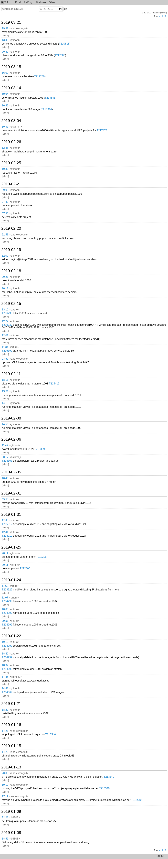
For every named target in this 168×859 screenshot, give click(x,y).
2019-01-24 (11, 580)
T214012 (7, 535)
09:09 (5, 190)
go (65, 9)
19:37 (5, 126)
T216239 (7, 313)
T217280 (39, 76)
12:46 (5, 147)
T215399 (39, 449)
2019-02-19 (11, 249)
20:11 (5, 553)
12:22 (5, 321)
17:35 (5, 676)
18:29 (5, 709)
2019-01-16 (11, 724)
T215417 (54, 383)
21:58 (5, 234)
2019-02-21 (11, 184)
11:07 (5, 597)
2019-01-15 (11, 746)
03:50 (5, 358)
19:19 (5, 642)
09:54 (5, 499)
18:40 (5, 653)
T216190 (7, 350)
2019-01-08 (11, 832)
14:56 (5, 424)
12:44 (5, 520)
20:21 (5, 276)
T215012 (7, 524)
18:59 (5, 838)
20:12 (5, 288)
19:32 (5, 28)
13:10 (5, 309)
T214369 (7, 692)
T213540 (50, 734)
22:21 (5, 817)
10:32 (5, 169)
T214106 (7, 460)
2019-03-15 (11, 66)
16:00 (5, 72)
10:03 (5, 609)
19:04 (5, 94)
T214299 (7, 601)
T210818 (64, 43)
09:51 (5, 620)
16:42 (5, 105)
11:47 (5, 445)
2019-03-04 (11, 120)
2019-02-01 (11, 493)
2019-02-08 (11, 418)
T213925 (7, 589)
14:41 (5, 688)
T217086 (60, 55)
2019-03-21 (11, 22)
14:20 (5, 752)
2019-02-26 (11, 141)
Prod (18, 2)
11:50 (5, 586)
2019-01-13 (11, 767)
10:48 (5, 478)
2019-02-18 (11, 271)
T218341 (50, 97)
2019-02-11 (11, 374)
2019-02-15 (11, 303)
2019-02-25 (11, 163)
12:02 (5, 335)
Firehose (40, 2)
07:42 (5, 201)
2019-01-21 (11, 703)
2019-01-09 (11, 811)
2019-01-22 (11, 636)
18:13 (5, 379)
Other (52, 2)
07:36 (5, 213)
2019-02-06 (11, 439)
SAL (7, 2)
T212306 (41, 556)
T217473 (102, 130)
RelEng (28, 2)
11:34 (5, 347)
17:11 (5, 796)
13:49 (5, 40)
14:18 (5, 403)
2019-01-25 (11, 547)
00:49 (5, 51)
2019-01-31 (11, 514)
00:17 (5, 457)
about (161, 855)
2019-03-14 (11, 88)
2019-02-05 (11, 472)
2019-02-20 (11, 228)
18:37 (5, 665)
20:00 (5, 773)
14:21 (5, 730)
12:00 (5, 255)
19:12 (5, 784)
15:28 (5, 391)
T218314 (46, 109)
